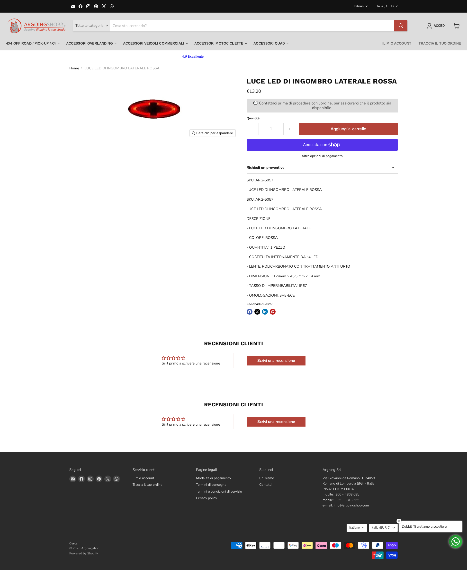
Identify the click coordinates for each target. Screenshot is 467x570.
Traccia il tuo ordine (440, 43)
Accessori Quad (269, 43)
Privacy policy (206, 498)
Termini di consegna (211, 484)
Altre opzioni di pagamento (322, 156)
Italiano (359, 6)
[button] (437, 26)
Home (74, 68)
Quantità (253, 118)
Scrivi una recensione (276, 360)
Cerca (73, 543)
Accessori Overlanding (90, 43)
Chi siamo (266, 478)
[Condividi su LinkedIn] (265, 312)
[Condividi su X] (257, 312)
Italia (385, 6)
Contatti (265, 484)
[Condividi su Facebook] (249, 312)
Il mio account (396, 43)
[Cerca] (400, 25)
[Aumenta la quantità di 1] (290, 129)
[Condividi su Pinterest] (273, 312)
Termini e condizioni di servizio (219, 491)
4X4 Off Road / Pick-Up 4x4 (31, 43)
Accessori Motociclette (219, 43)
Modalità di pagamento (213, 478)
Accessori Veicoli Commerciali (154, 43)
